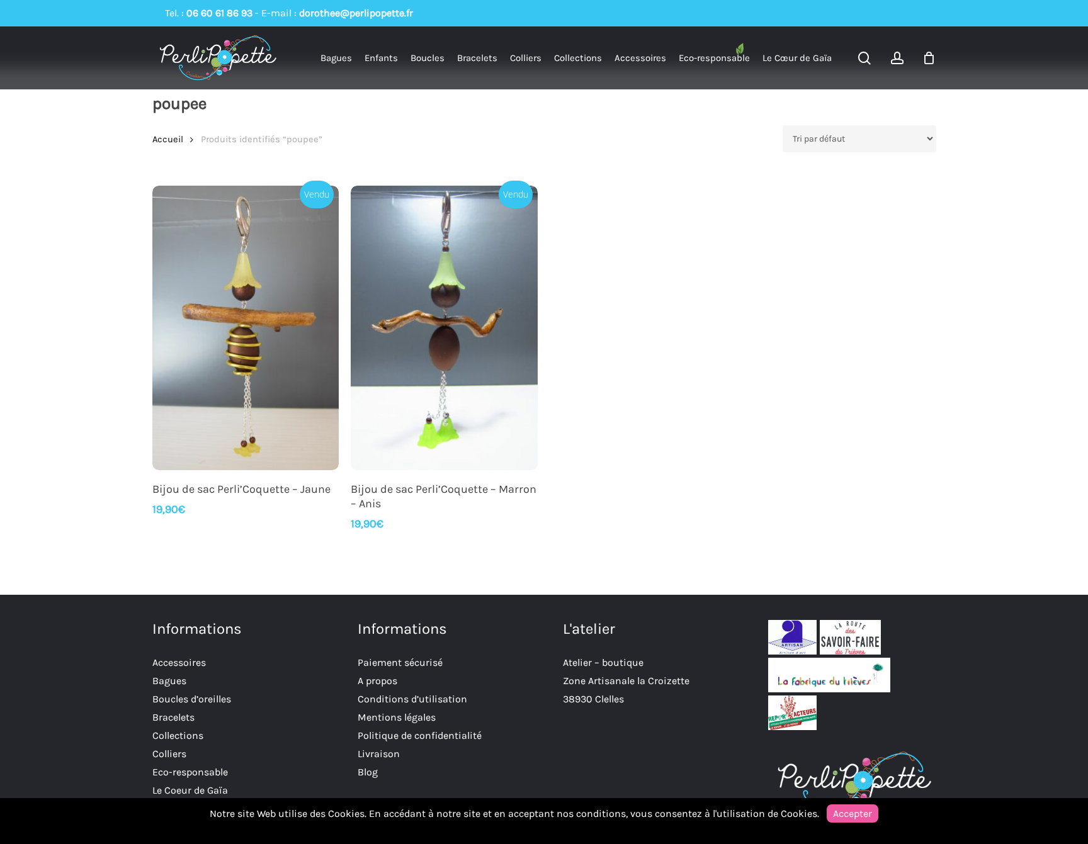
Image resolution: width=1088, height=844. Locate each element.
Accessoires (179, 662)
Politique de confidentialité (420, 735)
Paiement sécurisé (400, 662)
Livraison (379, 754)
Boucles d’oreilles (191, 699)
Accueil (167, 139)
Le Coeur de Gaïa (190, 790)
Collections (177, 735)
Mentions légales (397, 717)
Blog (368, 772)
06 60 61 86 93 (219, 13)
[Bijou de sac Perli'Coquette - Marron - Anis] (444, 328)
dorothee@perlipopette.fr (356, 13)
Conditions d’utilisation (412, 699)
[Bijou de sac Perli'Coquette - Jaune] (245, 328)
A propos (377, 681)
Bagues (169, 681)
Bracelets (173, 717)
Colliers (169, 754)
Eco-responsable (190, 772)
